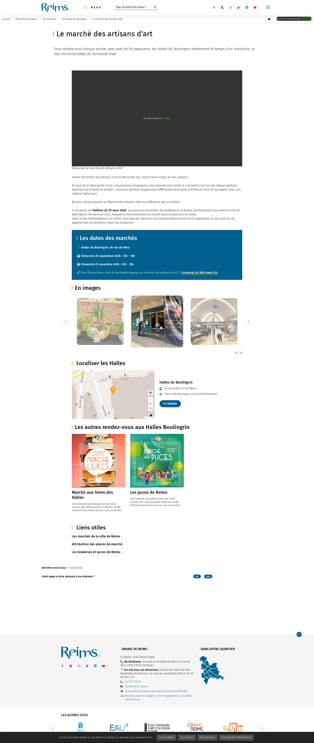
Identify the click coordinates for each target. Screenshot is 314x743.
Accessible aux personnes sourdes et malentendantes (156, 691)
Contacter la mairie (136, 686)
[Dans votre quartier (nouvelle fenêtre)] (211, 669)
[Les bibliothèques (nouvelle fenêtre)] (80, 728)
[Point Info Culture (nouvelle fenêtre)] (233, 728)
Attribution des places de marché (97, 544)
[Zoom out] (150, 403)
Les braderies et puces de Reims (96, 552)
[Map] (113, 394)
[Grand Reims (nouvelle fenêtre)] (195, 728)
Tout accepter (166, 737)
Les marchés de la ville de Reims (96, 536)
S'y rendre (170, 403)
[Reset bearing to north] (150, 408)
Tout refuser (186, 737)
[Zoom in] (150, 399)
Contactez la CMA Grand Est (199, 272)
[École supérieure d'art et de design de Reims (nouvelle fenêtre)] (157, 728)
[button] (269, 19)
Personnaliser (207, 737)
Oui (197, 576)
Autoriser (306, 19)
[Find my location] (150, 392)
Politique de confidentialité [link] (236, 737)
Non (208, 576)
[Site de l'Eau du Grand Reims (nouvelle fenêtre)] (119, 728)
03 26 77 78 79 (132, 681)
